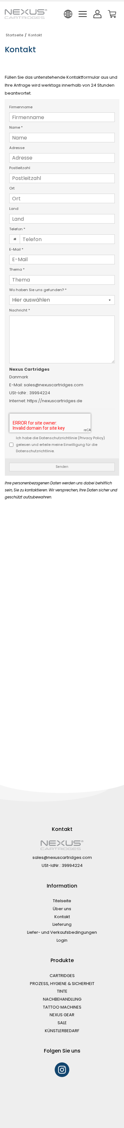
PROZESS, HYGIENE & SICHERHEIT (62, 984)
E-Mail (16, 249)
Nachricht (19, 310)
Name (16, 127)
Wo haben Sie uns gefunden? (38, 289)
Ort (12, 188)
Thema (17, 269)
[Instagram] (62, 1069)
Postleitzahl (19, 167)
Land (13, 208)
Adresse (16, 147)
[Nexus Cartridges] (26, 14)
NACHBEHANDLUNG (62, 999)
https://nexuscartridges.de (54, 401)
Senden (62, 467)
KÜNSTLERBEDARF (62, 1031)
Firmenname (20, 107)
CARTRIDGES (62, 976)
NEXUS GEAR (62, 1015)
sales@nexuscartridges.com (53, 385)
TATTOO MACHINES (62, 1007)
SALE (62, 1023)
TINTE (62, 991)
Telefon (17, 229)
